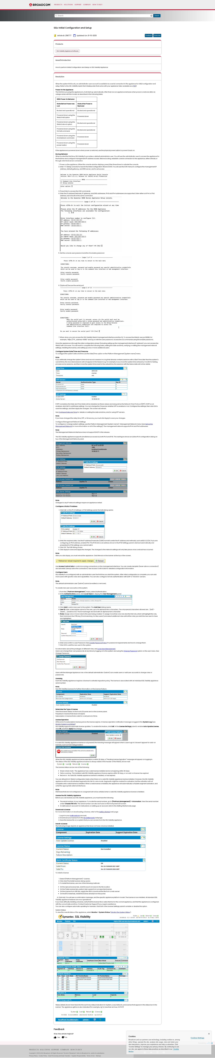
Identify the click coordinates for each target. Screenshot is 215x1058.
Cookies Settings (197, 1038)
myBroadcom (75, 815)
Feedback (148, 35)
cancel (151, 16)
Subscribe (157, 35)
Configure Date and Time (68, 412)
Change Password (130, 651)
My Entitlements (89, 818)
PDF (134, 86)
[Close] (209, 1033)
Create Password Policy (98, 643)
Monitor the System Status (120, 912)
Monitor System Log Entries (65, 724)
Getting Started (104, 812)
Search (157, 15)
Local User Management (106, 649)
